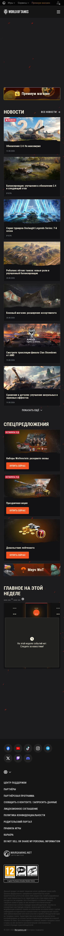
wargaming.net (18, 853)
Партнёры (10, 789)
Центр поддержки (15, 782)
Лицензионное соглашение (21, 809)
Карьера (9, 834)
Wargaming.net (20, 930)
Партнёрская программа (19, 796)
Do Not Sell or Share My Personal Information (32, 841)
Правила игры (12, 828)
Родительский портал (18, 821)
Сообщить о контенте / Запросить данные (30, 802)
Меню (58, 12)
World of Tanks (16, 12)
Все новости (49, 112)
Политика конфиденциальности (24, 815)
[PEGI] (21, 874)
